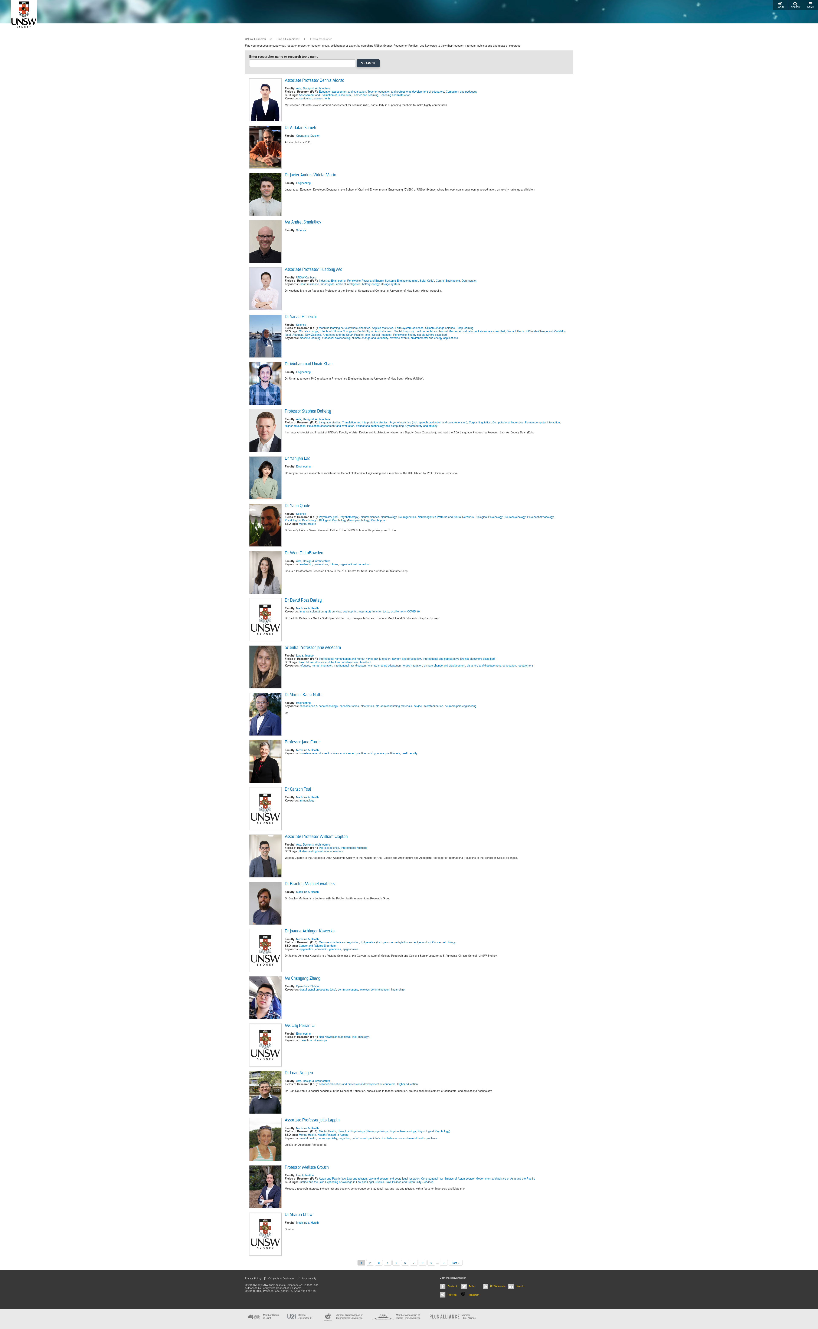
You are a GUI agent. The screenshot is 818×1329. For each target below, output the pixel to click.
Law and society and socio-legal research (394, 1178)
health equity (410, 753)
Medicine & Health (307, 608)
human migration (322, 665)
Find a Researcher (288, 39)
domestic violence (330, 753)
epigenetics (307, 949)
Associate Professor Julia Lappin (312, 1120)
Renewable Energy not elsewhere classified (420, 335)
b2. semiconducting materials (394, 706)
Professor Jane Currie (303, 742)
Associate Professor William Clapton (316, 837)
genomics (335, 949)
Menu (810, 7)
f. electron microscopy (313, 1040)
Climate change (308, 331)
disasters (361, 665)
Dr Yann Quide (297, 506)
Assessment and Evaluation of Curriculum (325, 95)
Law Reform (306, 662)
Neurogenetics (407, 517)
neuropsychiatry (327, 1138)
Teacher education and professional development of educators (406, 91)
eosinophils (350, 611)
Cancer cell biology (444, 942)
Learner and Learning (365, 95)
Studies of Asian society (459, 1178)
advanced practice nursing (359, 753)
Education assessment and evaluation (342, 91)
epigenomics (350, 949)
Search (795, 7)
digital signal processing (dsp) (318, 989)
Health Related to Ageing (333, 1135)
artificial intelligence (348, 284)
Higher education (295, 426)
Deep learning (465, 328)
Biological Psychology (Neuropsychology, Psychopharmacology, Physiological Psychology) (394, 1131)
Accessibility (309, 1278)
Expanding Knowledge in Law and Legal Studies (354, 1182)
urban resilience (309, 284)
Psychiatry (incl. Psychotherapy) (339, 517)
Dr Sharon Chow (299, 1215)
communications (348, 989)
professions (321, 564)
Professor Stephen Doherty (308, 411)
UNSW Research (255, 39)
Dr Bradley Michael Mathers (310, 884)
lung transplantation (312, 611)
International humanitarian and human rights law (348, 659)
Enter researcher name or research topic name (283, 56)
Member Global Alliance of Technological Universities (349, 1316)
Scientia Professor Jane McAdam (313, 648)
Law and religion (357, 1178)
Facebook (452, 1286)
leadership (306, 564)
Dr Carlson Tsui (298, 789)
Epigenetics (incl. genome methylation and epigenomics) (396, 942)
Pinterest (452, 1294)
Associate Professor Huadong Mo (313, 270)
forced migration (412, 665)
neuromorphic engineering (460, 706)
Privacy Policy (253, 1278)
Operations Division (308, 135)
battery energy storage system (381, 284)
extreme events (399, 338)
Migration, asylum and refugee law (400, 659)
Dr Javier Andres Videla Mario (310, 175)
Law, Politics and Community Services (409, 1182)
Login (780, 7)
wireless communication (374, 989)
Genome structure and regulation (339, 942)
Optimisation (469, 280)
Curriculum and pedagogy (461, 91)
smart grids (327, 284)
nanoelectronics (349, 706)
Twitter (472, 1286)
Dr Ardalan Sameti (300, 128)
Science (301, 230)
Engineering (303, 183)
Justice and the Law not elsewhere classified (342, 662)
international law (344, 665)
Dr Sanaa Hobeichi (301, 317)
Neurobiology (389, 517)
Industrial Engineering (332, 280)
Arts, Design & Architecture (313, 88)
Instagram (474, 1294)
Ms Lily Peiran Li (300, 1026)
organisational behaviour (355, 564)
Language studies (330, 422)
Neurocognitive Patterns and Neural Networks (446, 517)
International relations (354, 848)
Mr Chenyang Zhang (302, 978)
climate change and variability (370, 338)
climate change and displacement (444, 665)
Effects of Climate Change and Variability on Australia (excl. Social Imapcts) (367, 331)
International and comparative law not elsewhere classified (459, 659)
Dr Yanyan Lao (297, 459)
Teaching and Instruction (395, 95)
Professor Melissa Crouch (307, 1168)
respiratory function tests (374, 611)
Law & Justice (305, 655)
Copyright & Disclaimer (281, 1278)
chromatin (321, 949)
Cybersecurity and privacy (421, 426)
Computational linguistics (508, 422)
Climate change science (440, 328)
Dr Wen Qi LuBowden (304, 553)
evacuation (509, 665)
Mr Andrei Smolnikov (303, 222)
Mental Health (307, 524)
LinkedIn (520, 1286)
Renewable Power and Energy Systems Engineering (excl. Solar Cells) (390, 280)
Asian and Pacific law (332, 1178)
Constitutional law (432, 1178)
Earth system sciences (409, 328)
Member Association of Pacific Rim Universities (408, 1316)
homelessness (308, 753)
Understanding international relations (321, 851)
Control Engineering (448, 280)
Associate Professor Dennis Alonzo (314, 81)
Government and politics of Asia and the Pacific (505, 1178)
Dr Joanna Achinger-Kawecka (310, 931)
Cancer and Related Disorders (317, 945)
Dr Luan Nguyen (299, 1073)
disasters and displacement (484, 665)
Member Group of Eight (271, 1316)
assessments (322, 98)
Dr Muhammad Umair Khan (309, 364)
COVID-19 (413, 611)
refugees (305, 665)
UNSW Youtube (498, 1286)
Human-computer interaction (542, 422)
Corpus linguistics (480, 422)
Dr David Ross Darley (303, 600)
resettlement (525, 665)
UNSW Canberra (306, 277)
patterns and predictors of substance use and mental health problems (394, 1138)
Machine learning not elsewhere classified (344, 328)
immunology (307, 800)
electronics (367, 706)
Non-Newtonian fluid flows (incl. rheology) (344, 1037)
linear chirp (398, 989)
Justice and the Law (311, 1182)
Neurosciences (370, 517)
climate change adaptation (384, 665)
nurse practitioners (388, 753)
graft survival (333, 611)
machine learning (310, 338)
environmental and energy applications (434, 338)
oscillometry (398, 611)
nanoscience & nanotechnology (319, 706)
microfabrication (433, 706)
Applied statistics (382, 328)
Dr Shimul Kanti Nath (303, 695)
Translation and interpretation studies (365, 422)
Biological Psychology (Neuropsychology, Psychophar (352, 520)
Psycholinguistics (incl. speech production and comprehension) (428, 422)
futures (334, 564)
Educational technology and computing (380, 426)
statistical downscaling (336, 338)
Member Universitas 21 (305, 1316)
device (418, 706)
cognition (344, 1138)
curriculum (306, 98)
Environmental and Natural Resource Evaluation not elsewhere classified (460, 331)
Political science (329, 848)
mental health (308, 1138)
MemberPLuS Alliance (469, 1316)
